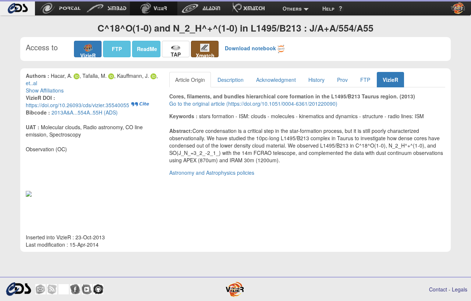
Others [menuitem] (292, 8)
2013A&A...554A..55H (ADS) (85, 112)
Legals (459, 289)
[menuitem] (17, 8)
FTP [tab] (365, 79)
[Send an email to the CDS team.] (40, 289)
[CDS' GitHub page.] (98, 289)
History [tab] (316, 79)
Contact (438, 289)
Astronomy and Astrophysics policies (211, 172)
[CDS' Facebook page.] (75, 289)
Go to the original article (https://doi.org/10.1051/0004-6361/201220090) (253, 103)
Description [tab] (230, 79)
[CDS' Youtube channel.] (87, 289)
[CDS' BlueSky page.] (64, 289)
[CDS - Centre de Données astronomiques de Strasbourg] (18, 289)
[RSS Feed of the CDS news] (52, 289)
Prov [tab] (342, 79)
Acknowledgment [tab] (276, 79)
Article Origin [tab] (190, 79)
